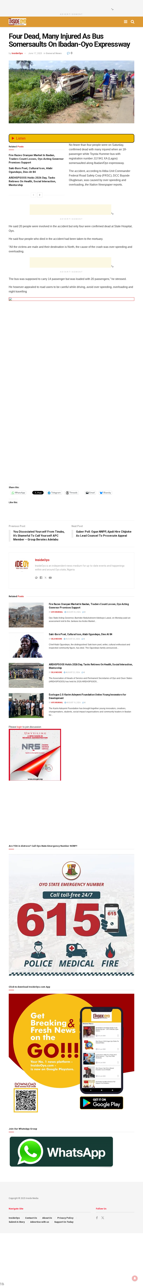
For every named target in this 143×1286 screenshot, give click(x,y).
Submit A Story (17, 1222)
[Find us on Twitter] (102, 1218)
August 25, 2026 (73, 612)
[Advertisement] (70, 5)
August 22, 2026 (72, 672)
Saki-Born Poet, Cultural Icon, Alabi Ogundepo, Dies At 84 (80, 634)
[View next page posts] (39, 195)
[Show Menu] (125, 22)
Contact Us (31, 1218)
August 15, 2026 (73, 703)
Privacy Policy (65, 1218)
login (19, 726)
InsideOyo (17, 53)
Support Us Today (63, 1222)
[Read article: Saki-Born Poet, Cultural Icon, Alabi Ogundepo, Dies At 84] (26, 645)
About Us (47, 1218)
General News (54, 53)
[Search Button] (132, 22)
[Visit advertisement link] (71, 389)
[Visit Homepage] (17, 21)
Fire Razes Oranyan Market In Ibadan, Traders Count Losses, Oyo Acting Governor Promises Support (36, 159)
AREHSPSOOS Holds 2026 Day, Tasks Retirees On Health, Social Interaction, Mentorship (32, 181)
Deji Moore (56, 639)
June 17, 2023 (35, 53)
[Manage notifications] (135, 1278)
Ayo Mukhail (57, 612)
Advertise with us (39, 1222)
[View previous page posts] (33, 195)
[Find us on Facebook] (97, 1218)
